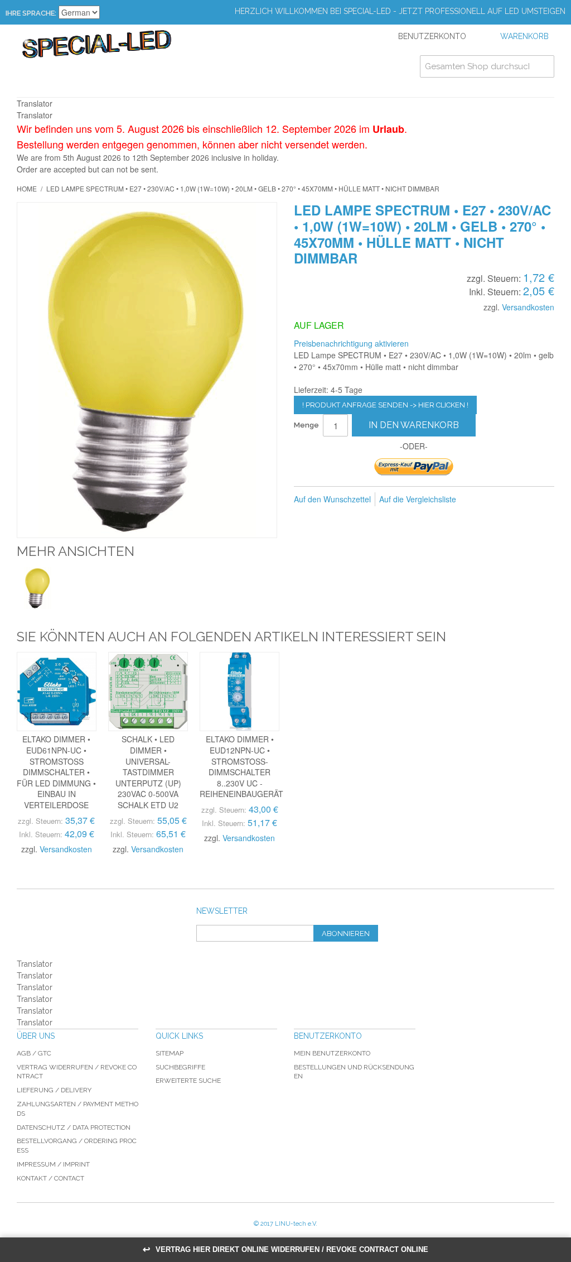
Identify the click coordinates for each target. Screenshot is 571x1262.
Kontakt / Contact (50, 1178)
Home (27, 188)
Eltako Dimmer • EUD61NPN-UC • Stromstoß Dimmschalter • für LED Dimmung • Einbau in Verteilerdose (56, 771)
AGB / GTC (34, 1053)
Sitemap (169, 1053)
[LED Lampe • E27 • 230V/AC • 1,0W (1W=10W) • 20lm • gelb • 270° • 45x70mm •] (37, 588)
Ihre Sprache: (31, 13)
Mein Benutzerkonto (332, 1053)
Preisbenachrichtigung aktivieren (351, 343)
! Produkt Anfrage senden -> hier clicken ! (385, 405)
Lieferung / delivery (54, 1090)
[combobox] (487, 66)
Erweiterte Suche (188, 1081)
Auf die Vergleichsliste (417, 499)
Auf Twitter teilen (524, 499)
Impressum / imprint (53, 1164)
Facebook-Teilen (502, 499)
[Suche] (543, 66)
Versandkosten (528, 307)
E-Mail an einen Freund (479, 499)
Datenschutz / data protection (73, 1127)
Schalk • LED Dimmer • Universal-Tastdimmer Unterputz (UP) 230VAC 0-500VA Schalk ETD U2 (148, 771)
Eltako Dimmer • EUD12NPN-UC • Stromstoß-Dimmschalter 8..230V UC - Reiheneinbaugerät (241, 766)
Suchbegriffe (180, 1067)
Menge (306, 425)
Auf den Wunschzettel (332, 499)
